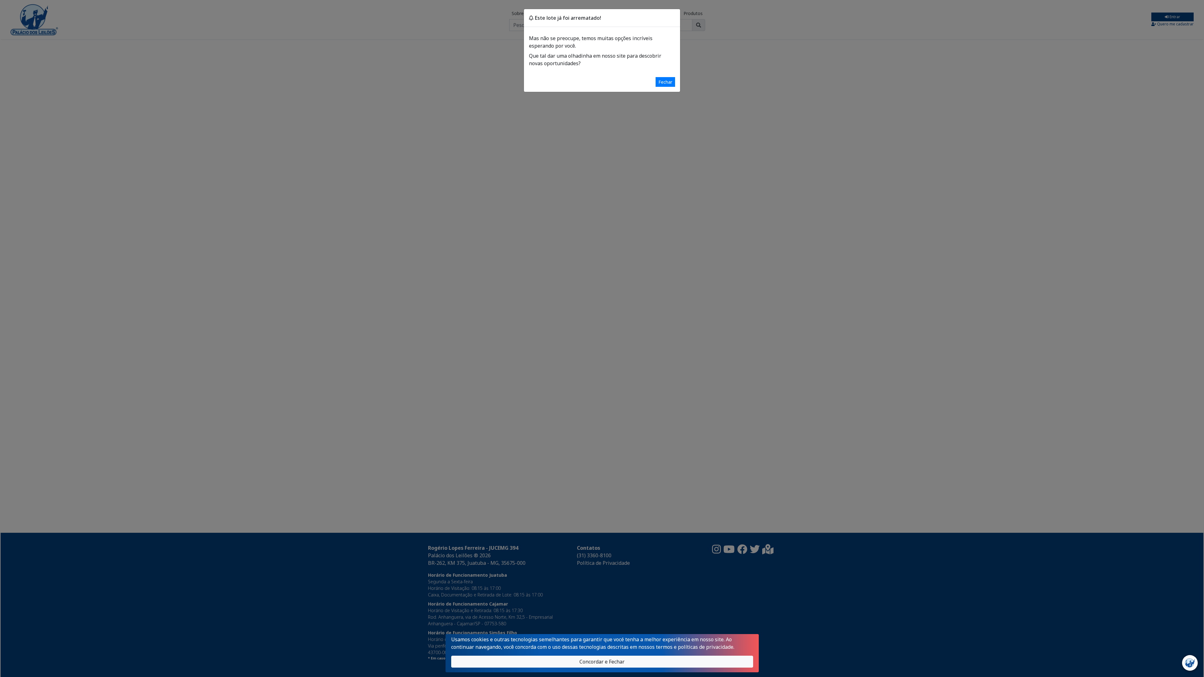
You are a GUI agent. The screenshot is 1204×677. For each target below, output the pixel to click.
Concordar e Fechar (602, 661)
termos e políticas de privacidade (694, 646)
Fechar (665, 82)
